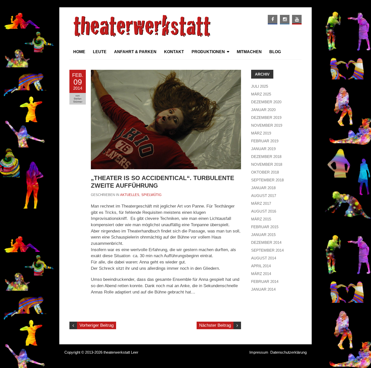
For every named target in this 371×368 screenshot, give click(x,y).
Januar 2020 (263, 110)
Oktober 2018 (265, 172)
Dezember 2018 (266, 156)
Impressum (258, 352)
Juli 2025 (259, 86)
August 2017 (263, 195)
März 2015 (261, 219)
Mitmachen (249, 52)
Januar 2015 (263, 234)
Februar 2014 (264, 281)
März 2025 (261, 94)
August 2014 (263, 258)
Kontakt (174, 52)
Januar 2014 (263, 289)
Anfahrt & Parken (135, 52)
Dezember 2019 (266, 117)
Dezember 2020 (266, 102)
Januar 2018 (263, 188)
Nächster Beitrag (215, 325)
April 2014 (261, 266)
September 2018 (267, 180)
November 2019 (266, 125)
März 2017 (261, 203)
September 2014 (267, 250)
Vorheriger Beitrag (97, 325)
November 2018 (266, 164)
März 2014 (261, 274)
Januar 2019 (263, 149)
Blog (275, 52)
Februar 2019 (264, 141)
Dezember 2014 (266, 242)
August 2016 (263, 211)
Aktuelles (129, 195)
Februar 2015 (264, 227)
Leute (100, 52)
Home (79, 52)
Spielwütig (151, 195)
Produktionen (208, 52)
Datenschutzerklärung (288, 352)
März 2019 (261, 133)
